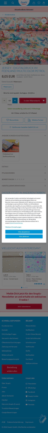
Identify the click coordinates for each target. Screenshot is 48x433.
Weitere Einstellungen (13, 227)
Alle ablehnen (24, 236)
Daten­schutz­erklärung (16, 223)
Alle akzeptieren (24, 232)
